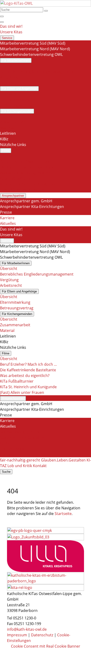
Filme (5, 150)
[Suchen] (46, 11)
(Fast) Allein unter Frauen (22, 189)
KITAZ (5, 443)
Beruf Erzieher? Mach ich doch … (28, 161)
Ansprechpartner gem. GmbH (26, 201)
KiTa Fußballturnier (17, 178)
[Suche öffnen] (2, 16)
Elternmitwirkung (15, 99)
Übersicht (8, 65)
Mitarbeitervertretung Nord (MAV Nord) (35, 48)
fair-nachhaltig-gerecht (20, 431)
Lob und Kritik (12, 448)
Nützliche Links (13, 144)
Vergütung (9, 77)
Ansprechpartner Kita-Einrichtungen (32, 206)
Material (7, 127)
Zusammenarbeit (15, 122)
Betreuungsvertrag (16, 105)
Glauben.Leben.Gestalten (22, 437)
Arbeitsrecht (11, 82)
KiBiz (4, 139)
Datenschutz (42, 634)
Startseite (63, 513)
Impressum (17, 634)
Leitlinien (8, 133)
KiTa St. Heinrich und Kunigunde (28, 184)
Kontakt (7, 454)
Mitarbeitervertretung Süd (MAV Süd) (32, 43)
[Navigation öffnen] (2, 22)
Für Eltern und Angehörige (19, 88)
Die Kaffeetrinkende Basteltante (28, 167)
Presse (6, 212)
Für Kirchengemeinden (17, 111)
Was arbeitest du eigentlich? (24, 172)
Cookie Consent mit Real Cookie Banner (45, 646)
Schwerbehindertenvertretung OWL (31, 54)
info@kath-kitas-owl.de (27, 629)
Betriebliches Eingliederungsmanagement (37, 71)
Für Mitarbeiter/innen (16, 60)
